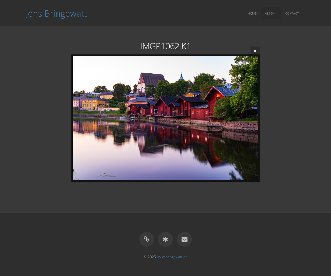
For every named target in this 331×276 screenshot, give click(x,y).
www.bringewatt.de (172, 256)
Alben (270, 13)
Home (252, 13)
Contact (292, 13)
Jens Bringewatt (56, 13)
